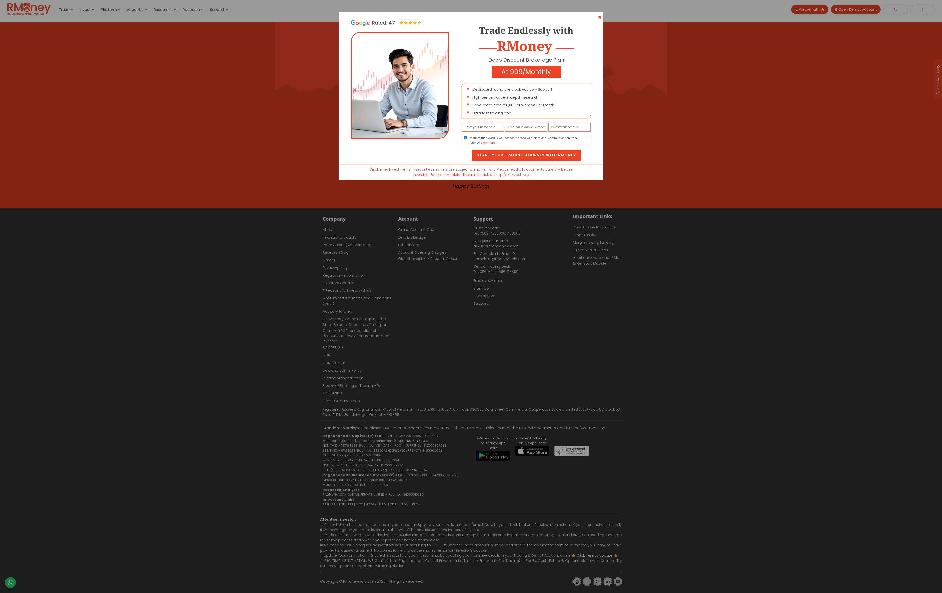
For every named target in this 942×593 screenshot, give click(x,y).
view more (488, 143)
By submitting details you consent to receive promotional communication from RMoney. (523, 140)
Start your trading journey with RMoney (526, 155)
